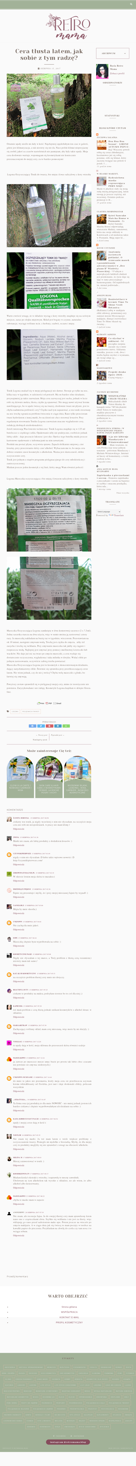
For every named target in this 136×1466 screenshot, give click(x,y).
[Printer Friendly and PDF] (49, 705)
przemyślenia (77, 1409)
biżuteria (64, 1367)
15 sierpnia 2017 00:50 (39, 818)
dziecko (33, 1373)
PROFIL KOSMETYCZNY (69, 1322)
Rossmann (123, 1409)
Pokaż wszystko (123, 493)
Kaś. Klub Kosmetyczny (24, 973)
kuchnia (9, 1385)
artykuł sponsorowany (31, 1367)
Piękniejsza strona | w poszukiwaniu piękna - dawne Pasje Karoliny (110, 430)
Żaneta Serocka (21, 818)
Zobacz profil (117, 73)
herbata (56, 1379)
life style (46, 1385)
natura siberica (124, 1391)
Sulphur (88, 1415)
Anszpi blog (104, 295)
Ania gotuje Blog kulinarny (107, 470)
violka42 (17, 1042)
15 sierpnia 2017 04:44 (27, 938)
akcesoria (10, 1367)
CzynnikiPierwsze (22, 853)
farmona (109, 1373)
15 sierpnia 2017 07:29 (32, 1006)
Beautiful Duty (20, 990)
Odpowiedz (18, 828)
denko (119, 1367)
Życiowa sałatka (107, 137)
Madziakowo (19, 1058)
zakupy (129, 1421)
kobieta (78, 1379)
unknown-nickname (23, 1077)
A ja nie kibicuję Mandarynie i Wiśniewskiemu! (118, 439)
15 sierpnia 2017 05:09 (42, 954)
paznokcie (47, 1403)
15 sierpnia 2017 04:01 (32, 922)
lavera (32, 1385)
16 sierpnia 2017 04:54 (48, 1119)
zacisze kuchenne (108, 392)
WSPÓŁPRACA (69, 1312)
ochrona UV (49, 1397)
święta (128, 1415)
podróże (61, 1409)
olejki (72, 1397)
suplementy (103, 1415)
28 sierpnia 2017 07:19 (34, 1212)
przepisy (92, 1409)
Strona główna (69, 1307)
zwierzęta (69, 1427)
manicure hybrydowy (47, 1391)
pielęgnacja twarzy (30, 711)
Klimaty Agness (106, 334)
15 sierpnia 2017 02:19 (45, 873)
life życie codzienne (65, 1385)
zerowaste (45, 1427)
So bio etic (60, 1415)
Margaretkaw (20, 1025)
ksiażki (115, 1379)
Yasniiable (18, 905)
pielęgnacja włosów (18, 1409)
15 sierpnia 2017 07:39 (37, 1025)
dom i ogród (8, 1373)
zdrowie (31, 1427)
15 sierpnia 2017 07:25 (38, 990)
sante (28, 1415)
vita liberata (44, 1421)
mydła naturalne (103, 1391)
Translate (119, 515)
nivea (36, 1397)
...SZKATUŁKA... (20, 1099)
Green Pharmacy (24, 1379)
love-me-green (113, 1385)
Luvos (128, 1385)
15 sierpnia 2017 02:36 (41, 889)
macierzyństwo (12, 1391)
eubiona (96, 1373)
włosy (82, 1421)
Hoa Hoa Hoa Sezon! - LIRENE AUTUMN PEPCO (118, 144)
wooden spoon (97, 1421)
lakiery (21, 1385)
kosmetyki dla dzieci (97, 1379)
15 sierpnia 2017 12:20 (32, 1042)
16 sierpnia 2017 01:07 (36, 1099)
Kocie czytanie (106, 248)
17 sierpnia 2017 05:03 (32, 1157)
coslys (93, 1367)
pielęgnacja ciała (95, 1403)
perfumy (60, 1403)
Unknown (17, 922)
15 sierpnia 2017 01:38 (29, 837)
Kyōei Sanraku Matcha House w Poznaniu (118, 218)
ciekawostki (80, 1367)
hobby (67, 1379)
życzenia (104, 1427)
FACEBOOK (61, 1436)
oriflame (115, 1397)
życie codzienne (87, 1427)
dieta (128, 1367)
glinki (8, 1379)
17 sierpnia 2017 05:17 (39, 1174)
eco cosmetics (48, 1373)
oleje (62, 1397)
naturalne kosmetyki (18, 1397)
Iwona (16, 837)
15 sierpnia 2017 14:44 (42, 1077)
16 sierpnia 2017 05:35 (31, 1135)
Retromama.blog (21, 1448)
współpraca (115, 1421)
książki (127, 1379)
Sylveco (117, 1415)
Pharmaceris (75, 1403)
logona (15, 711)
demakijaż (106, 1367)
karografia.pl (127, 1448)
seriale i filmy (42, 1415)
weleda (59, 1421)
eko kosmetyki (67, 1373)
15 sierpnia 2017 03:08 (34, 905)
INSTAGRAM (79, 1436)
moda (87, 1391)
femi (120, 1373)
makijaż (28, 1391)
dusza (22, 1373)
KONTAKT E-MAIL (69, 1317)
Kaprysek (17, 1006)
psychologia (107, 1409)
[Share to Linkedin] (58, 726)
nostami (17, 1135)
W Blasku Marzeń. (107, 174)
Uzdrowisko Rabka (12, 1421)
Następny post (40, 740)
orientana (101, 1397)
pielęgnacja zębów (43, 1409)
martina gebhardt (71, 1391)
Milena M (17, 1157)
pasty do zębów (29, 1403)
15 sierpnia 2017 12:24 (35, 1058)
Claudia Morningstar (110, 212)
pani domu (12, 1403)
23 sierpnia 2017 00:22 (35, 1196)
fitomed (130, 1373)
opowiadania (85, 1397)
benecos (51, 1367)
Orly (126, 1397)
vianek (30, 1421)
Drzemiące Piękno (22, 889)
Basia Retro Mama (116, 67)
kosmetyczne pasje (22, 954)
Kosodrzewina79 (21, 1174)
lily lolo (85, 1385)
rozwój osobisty (12, 1415)
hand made (42, 1379)
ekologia (83, 1373)
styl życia (75, 1415)
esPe (15, 938)
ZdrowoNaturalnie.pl (24, 873)
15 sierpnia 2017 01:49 (41, 853)
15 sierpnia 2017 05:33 (46, 973)
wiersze (71, 1421)
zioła (57, 1427)
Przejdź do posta (20, 795)
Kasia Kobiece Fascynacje (26, 1119)
